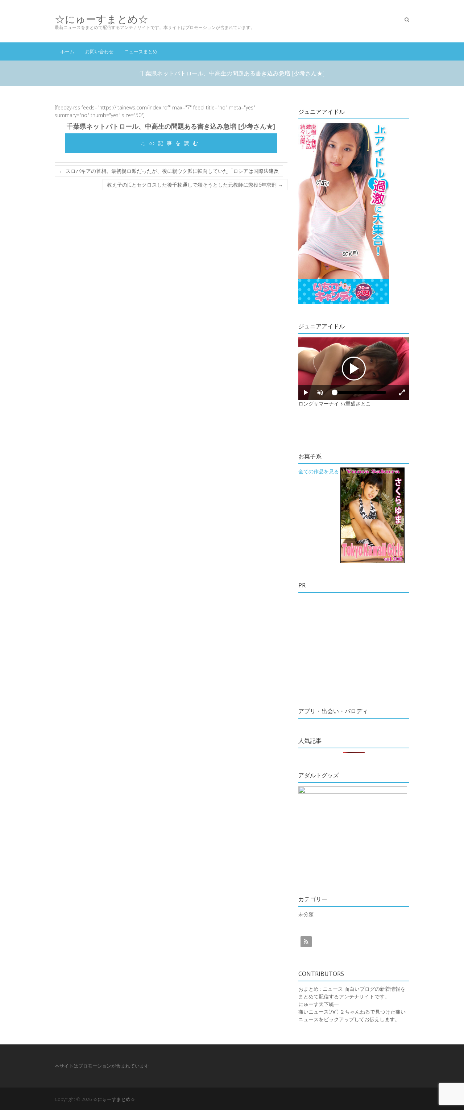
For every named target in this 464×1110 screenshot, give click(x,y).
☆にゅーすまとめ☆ (101, 19)
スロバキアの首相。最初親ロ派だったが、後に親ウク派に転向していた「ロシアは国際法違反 (169, 170)
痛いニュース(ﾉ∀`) (318, 1011)
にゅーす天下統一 (318, 1004)
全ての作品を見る (318, 471)
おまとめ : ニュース (320, 988)
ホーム (67, 51)
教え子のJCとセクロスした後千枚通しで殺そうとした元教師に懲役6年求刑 (195, 184)
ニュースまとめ (140, 51)
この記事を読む (171, 143)
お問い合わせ (99, 51)
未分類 (306, 914)
